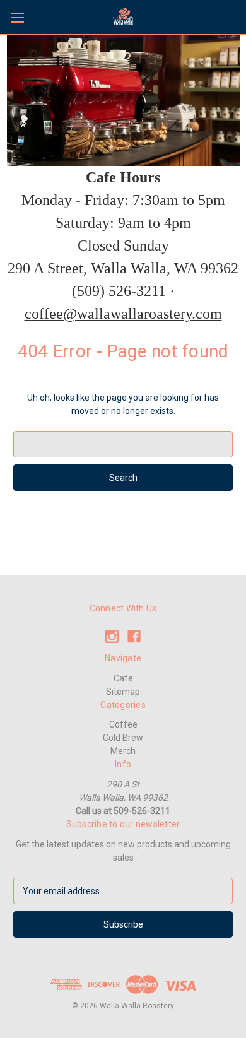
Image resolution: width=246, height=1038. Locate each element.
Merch (123, 751)
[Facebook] (134, 636)
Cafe (123, 678)
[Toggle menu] (17, 17)
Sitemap (123, 692)
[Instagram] (112, 636)
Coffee (123, 724)
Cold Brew (123, 738)
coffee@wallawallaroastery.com (123, 313)
